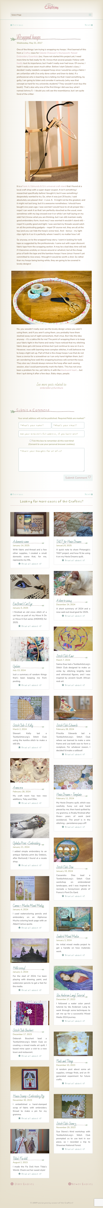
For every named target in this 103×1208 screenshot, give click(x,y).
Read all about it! (29, 563)
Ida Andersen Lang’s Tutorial (70, 995)
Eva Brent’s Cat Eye (22, 604)
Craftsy (26, 52)
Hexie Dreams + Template (69, 795)
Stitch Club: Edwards (67, 725)
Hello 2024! (19, 968)
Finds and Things (64, 1061)
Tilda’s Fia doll (20, 1159)
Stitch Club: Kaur (65, 656)
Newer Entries (82, 1183)
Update (16, 666)
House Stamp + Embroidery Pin (28, 1096)
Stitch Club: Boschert (23, 1030)
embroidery (46, 388)
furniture (58, 388)
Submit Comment (76, 478)
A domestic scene (21, 542)
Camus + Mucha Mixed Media (28, 906)
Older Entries (24, 1183)
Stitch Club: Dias (64, 867)
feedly (20, 63)
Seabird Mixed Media (67, 936)
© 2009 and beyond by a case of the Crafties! (51, 1202)
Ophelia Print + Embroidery (26, 843)
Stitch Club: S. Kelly (23, 725)
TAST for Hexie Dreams (68, 542)
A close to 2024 (64, 601)
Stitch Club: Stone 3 (66, 1124)
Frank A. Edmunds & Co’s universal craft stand (44, 186)
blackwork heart (69, 370)
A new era (18, 788)
